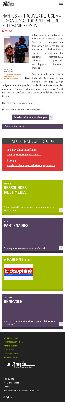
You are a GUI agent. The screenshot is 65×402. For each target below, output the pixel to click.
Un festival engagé (11, 337)
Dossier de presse (11, 353)
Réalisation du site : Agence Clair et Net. (21, 390)
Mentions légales (11, 382)
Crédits (7, 386)
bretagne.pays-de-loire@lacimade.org (24, 154)
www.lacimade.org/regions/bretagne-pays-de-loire (31, 165)
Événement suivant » (14, 126)
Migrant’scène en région (13, 341)
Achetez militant (10, 345)
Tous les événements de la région (30, 117)
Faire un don (9, 349)
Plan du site (9, 378)
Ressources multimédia (13, 357)
